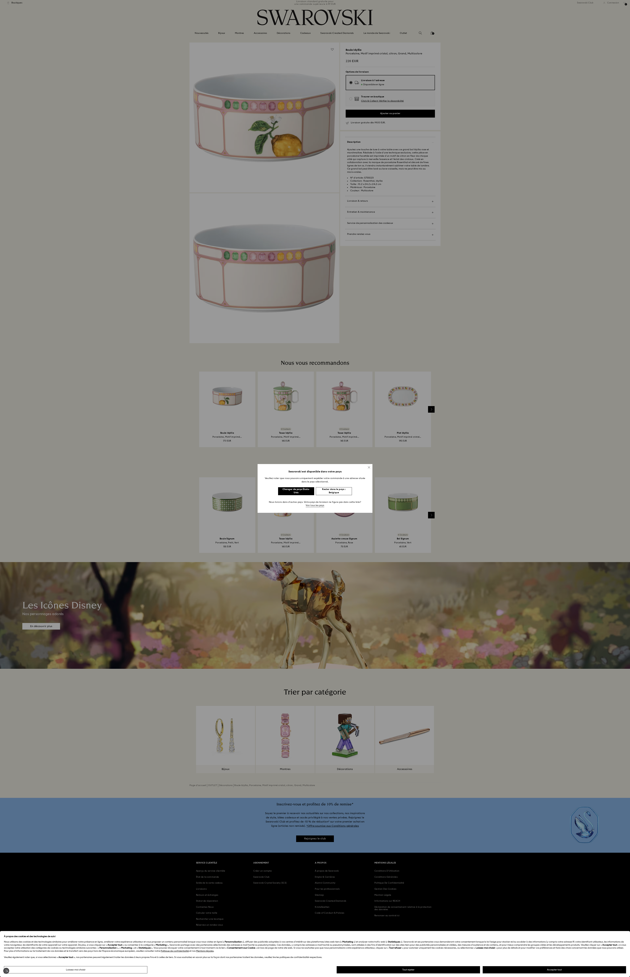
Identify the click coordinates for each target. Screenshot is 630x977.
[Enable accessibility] (6, 971)
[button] (369, 467)
